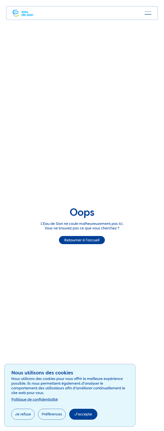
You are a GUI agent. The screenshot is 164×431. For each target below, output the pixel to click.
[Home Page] (23, 13)
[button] (148, 13)
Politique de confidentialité (34, 399)
